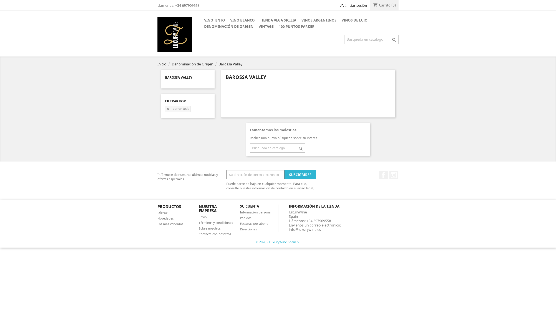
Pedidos (246, 218)
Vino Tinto (214, 20)
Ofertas (162, 213)
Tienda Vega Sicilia (278, 20)
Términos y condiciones (216, 223)
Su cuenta (249, 206)
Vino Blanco (242, 20)
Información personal (255, 212)
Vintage (266, 26)
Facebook (383, 175)
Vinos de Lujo (354, 20)
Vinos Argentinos (318, 20)
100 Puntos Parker (296, 26)
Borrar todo (177, 109)
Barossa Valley (178, 77)
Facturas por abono (254, 223)
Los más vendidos (170, 224)
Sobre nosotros (210, 228)
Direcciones (248, 229)
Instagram (393, 175)
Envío (203, 217)
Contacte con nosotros (215, 234)
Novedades (165, 218)
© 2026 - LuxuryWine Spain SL (278, 242)
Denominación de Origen (228, 26)
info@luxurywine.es (305, 229)
